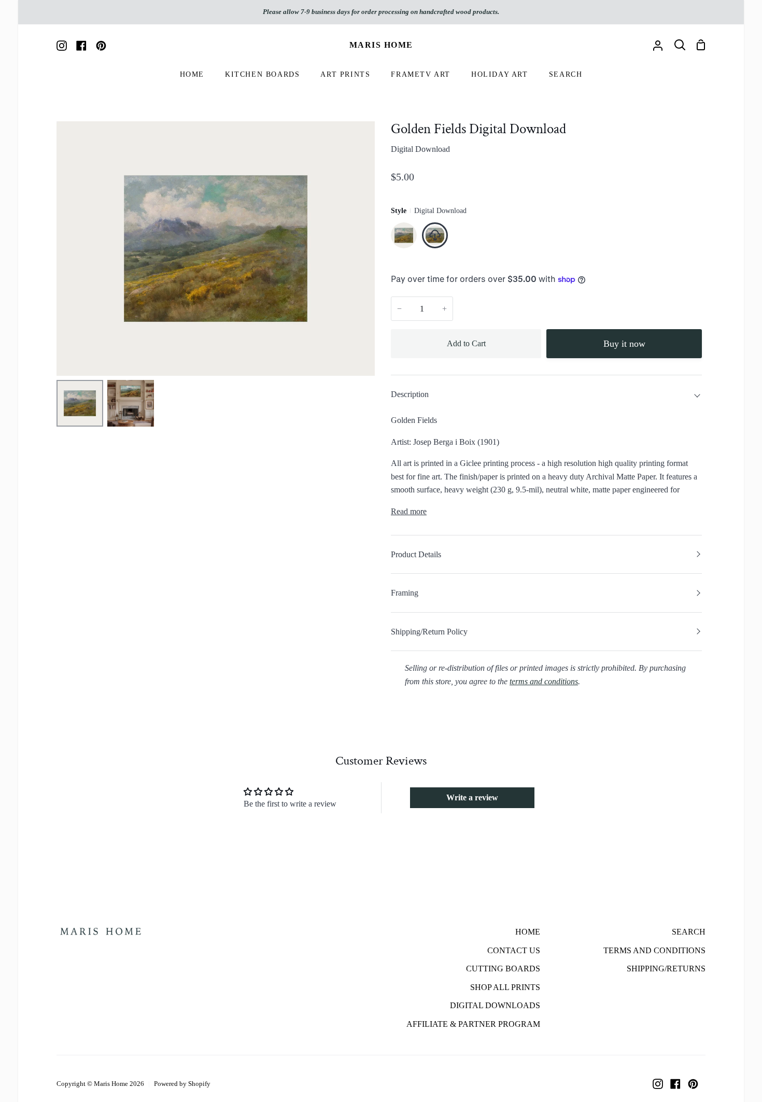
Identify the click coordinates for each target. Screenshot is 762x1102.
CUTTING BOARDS (503, 968)
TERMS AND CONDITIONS (654, 950)
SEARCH (688, 931)
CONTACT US (513, 950)
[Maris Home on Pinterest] (693, 1084)
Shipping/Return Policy (429, 631)
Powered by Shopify (182, 1083)
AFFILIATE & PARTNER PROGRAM (473, 1024)
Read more (409, 511)
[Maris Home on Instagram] (658, 1084)
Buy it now (624, 343)
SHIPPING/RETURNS (666, 968)
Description (410, 394)
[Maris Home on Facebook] (675, 1084)
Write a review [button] (472, 797)
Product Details (416, 554)
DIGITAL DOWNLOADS (495, 1005)
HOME (527, 931)
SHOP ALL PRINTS (505, 987)
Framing (404, 592)
